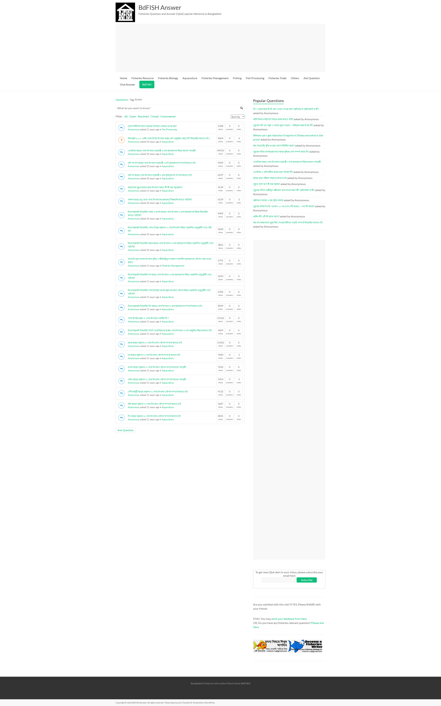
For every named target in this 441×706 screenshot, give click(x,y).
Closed (154, 116)
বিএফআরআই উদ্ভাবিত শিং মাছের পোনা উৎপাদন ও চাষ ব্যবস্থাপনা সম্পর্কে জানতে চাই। (165, 305)
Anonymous (134, 129)
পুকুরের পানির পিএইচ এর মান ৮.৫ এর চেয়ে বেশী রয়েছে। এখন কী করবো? (283, 206)
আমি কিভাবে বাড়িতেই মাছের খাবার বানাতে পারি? (273, 119)
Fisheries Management (215, 78)
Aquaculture (189, 78)
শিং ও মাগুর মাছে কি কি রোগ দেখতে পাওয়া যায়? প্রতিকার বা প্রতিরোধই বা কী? (286, 109)
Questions (122, 99)
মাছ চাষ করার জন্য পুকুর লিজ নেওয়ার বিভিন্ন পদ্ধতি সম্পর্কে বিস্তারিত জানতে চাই (288, 222)
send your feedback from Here (289, 618)
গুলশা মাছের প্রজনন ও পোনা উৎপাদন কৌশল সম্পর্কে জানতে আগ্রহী (157, 367)
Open (132, 116)
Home (123, 78)
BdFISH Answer (160, 7)
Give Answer (127, 84)
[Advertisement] (222, 48)
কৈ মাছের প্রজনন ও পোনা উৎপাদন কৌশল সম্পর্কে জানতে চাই (154, 354)
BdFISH (146, 84)
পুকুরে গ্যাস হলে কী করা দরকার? (266, 184)
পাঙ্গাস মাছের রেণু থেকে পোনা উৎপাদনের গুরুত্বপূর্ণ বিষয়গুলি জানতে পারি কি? (160, 199)
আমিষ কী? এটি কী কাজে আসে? (266, 216)
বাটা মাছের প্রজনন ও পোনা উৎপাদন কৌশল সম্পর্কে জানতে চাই (154, 403)
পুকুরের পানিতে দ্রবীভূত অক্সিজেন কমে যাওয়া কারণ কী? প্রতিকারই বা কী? (283, 190)
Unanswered (168, 116)
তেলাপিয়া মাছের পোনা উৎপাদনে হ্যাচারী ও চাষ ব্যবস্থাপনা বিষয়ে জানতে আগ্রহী (162, 150)
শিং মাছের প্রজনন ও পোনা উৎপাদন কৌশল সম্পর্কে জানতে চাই (154, 416)
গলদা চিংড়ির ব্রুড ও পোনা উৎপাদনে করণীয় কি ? (148, 318)
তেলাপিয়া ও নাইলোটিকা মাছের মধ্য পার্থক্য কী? (273, 171)
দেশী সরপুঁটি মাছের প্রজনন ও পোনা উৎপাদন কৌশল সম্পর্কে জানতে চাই (158, 391)
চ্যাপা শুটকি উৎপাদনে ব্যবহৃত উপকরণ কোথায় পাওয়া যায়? (152, 126)
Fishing (237, 78)
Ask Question (312, 78)
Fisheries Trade (277, 78)
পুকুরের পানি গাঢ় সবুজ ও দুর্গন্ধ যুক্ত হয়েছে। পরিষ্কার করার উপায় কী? (283, 125)
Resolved (143, 116)
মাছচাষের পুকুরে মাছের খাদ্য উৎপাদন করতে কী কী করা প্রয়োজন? (155, 187)
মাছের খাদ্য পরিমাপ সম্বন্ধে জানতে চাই (270, 177)
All (126, 116)
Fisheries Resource (142, 78)
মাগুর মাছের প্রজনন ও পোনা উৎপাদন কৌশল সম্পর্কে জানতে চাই (155, 342)
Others (295, 78)
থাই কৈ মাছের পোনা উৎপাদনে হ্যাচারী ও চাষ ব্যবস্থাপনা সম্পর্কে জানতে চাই (160, 175)
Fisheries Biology (168, 78)
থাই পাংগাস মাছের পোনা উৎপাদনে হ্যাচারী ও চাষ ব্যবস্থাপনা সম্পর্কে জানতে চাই (162, 162)
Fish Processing (255, 78)
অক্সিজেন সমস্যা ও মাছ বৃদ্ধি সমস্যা (268, 200)
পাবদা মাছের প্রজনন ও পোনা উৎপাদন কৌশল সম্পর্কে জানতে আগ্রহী (157, 379)
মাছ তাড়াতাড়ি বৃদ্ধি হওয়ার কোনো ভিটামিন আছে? (274, 145)
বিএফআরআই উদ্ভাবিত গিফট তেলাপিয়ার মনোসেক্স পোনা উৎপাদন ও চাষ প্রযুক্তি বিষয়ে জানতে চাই (170, 330)
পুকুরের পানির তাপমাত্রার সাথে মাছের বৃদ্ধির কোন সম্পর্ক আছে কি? (281, 151)
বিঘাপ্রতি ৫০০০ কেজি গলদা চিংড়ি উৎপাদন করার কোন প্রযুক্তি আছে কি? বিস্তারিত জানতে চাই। (169, 138)
